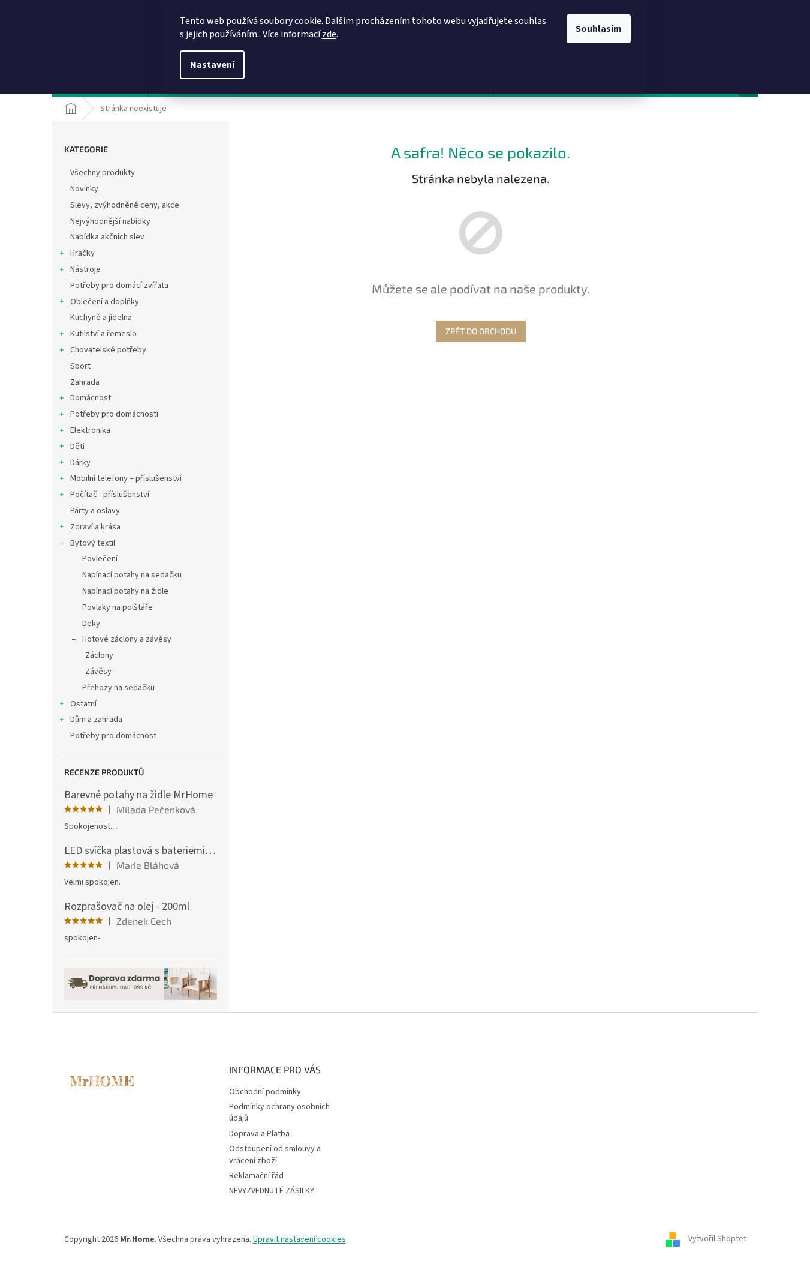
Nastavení (212, 64)
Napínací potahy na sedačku (132, 575)
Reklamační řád (256, 1176)
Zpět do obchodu (480, 331)
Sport (80, 366)
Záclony (99, 655)
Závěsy (98, 672)
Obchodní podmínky (265, 1092)
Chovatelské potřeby (108, 350)
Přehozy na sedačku (118, 688)
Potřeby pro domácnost (113, 736)
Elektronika (90, 430)
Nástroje (85, 269)
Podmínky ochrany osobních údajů (279, 1112)
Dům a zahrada (96, 720)
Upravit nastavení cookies (299, 1239)
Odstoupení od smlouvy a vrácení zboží (275, 1154)
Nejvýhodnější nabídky (110, 221)
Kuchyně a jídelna (101, 317)
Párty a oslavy (95, 511)
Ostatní (83, 704)
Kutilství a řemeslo (103, 334)
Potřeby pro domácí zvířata (119, 286)
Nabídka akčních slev (107, 237)
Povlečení (100, 559)
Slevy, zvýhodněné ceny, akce (124, 205)
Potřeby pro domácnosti (114, 414)
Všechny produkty (102, 173)
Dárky (80, 463)
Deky (91, 624)
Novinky (84, 189)
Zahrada (85, 382)
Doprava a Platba (259, 1134)
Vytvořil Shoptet (717, 1239)
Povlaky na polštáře (117, 607)
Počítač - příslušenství (109, 495)
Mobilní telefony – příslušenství (126, 478)
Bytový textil (92, 543)
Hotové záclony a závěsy (126, 639)
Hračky (82, 253)
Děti (77, 447)
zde (329, 34)
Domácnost (90, 398)
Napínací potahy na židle (125, 591)
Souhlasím (599, 28)
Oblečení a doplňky (104, 302)
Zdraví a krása (95, 527)
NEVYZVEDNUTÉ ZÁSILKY (271, 1191)
